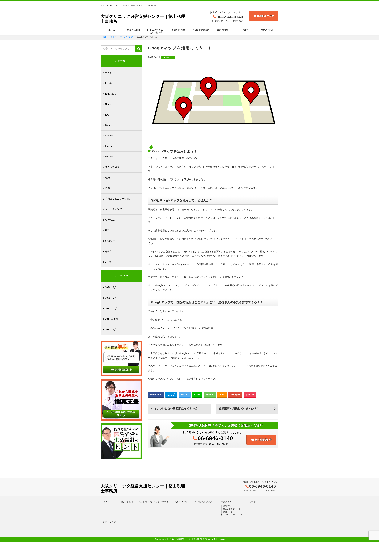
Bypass (109, 125)
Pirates (109, 156)
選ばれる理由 (134, 30)
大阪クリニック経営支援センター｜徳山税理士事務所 (143, 19)
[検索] (138, 48)
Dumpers (110, 72)
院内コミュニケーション (118, 198)
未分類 (108, 262)
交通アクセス (229, 512)
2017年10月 (111, 319)
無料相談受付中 (265, 16)
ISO (107, 114)
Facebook (156, 394)
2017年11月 (111, 308)
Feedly (209, 394)
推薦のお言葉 (178, 30)
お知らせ (110, 241)
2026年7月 (111, 298)
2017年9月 (111, 329)
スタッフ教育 (112, 167)
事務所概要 (222, 30)
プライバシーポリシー (233, 514)
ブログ (245, 30)
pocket (250, 394)
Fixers (108, 146)
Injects (108, 83)
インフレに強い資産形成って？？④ (175, 408)
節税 (107, 230)
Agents (109, 135)
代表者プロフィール (231, 509)
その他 (108, 251)
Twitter (184, 394)
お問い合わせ (267, 30)
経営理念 (227, 506)
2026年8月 (111, 287)
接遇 (107, 188)
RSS (221, 394)
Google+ (235, 394)
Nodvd (108, 104)
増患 (107, 177)
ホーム (111, 30)
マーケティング (168, 58)
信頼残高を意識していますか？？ (239, 408)
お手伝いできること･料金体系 (156, 31)
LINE (197, 394)
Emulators (110, 93)
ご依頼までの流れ (200, 30)
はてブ (171, 394)
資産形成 (110, 219)
